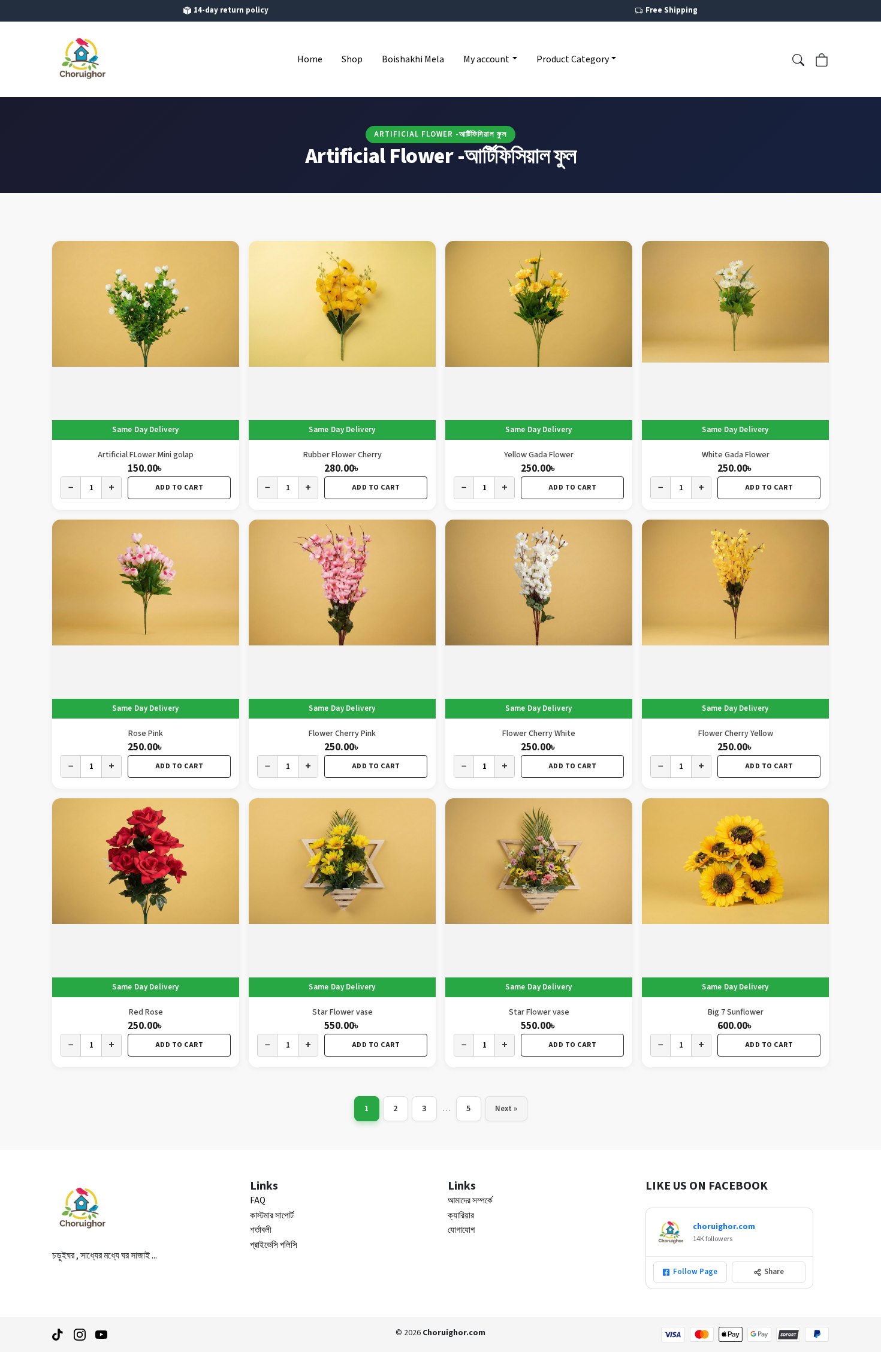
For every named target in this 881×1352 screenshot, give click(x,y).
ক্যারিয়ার (461, 1215)
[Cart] (821, 59)
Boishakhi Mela (413, 59)
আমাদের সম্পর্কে (470, 1200)
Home (309, 59)
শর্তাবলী (260, 1230)
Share (774, 1271)
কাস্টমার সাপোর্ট (272, 1215)
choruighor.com (724, 1226)
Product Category (572, 59)
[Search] (798, 59)
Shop (352, 59)
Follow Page (695, 1271)
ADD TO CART (179, 487)
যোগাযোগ (461, 1230)
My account (486, 59)
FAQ (257, 1200)
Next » (506, 1108)
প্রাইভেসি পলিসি (273, 1245)
